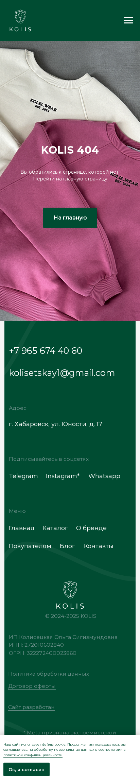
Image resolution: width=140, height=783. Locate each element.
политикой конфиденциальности (33, 755)
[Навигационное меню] (128, 20)
